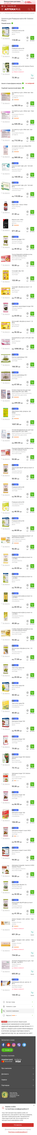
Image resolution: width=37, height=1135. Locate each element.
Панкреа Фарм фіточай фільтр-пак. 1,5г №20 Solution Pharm (23, 449)
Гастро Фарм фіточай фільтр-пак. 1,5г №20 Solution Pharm (22, 255)
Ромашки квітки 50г (18, 502)
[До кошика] (32, 38)
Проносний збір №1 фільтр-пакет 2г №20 (23, 468)
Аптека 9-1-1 (12, 9)
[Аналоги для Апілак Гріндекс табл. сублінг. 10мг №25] (32, 932)
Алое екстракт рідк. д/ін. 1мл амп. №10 (22, 166)
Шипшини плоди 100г (18, 721)
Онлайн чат (8, 1050)
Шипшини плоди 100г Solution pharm (21, 757)
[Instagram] (14, 1045)
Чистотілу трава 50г (18, 667)
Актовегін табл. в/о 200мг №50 (21, 146)
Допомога (5, 1074)
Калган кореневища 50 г (19, 375)
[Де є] (27, 38)
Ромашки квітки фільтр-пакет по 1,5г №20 (22, 558)
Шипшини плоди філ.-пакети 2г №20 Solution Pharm (23, 866)
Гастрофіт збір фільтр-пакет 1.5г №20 (22, 287)
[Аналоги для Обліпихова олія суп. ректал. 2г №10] (32, 993)
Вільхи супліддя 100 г (18, 239)
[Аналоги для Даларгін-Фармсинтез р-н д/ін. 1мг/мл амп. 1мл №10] (32, 971)
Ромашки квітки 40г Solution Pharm (23, 66)
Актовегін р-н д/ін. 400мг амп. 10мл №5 (23, 111)
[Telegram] (24, 1045)
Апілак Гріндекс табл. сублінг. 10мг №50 (23, 940)
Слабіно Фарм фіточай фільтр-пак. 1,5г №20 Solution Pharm (22, 629)
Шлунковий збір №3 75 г (19, 884)
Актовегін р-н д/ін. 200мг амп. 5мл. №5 (22, 93)
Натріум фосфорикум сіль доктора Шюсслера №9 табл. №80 (22, 430)
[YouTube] (8, 1045)
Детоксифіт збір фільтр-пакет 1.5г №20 (22, 322)
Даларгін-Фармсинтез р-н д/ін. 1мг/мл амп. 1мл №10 (23, 961)
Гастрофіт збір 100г (18, 271)
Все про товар (10, 1002)
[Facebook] (3, 1045)
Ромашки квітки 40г (18, 30)
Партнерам (5, 1085)
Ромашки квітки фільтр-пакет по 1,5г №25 (22, 613)
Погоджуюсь (34, 1105)
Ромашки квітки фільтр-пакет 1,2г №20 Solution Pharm (22, 536)
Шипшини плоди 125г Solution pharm (21, 774)
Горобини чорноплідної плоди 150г (22, 306)
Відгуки (9, 1015)
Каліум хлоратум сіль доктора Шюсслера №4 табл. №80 (21, 390)
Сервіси (4, 1080)
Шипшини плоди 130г (18, 795)
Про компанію (6, 1068)
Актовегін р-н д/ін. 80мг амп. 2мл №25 (22, 130)
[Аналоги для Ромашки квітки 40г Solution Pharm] (32, 75)
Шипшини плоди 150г (18, 812)
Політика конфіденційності (17, 1132)
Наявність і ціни (11, 1006)
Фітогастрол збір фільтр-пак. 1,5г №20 (22, 649)
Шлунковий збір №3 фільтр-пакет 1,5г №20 (22, 903)
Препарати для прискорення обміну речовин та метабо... (20, 13)
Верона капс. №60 (17, 219)
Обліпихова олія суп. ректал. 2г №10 (21, 982)
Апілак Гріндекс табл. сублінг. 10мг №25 (23, 919)
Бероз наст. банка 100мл (19, 204)
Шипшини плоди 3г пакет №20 (21, 830)
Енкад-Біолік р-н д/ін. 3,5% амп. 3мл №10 (23, 338)
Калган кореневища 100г (20, 357)
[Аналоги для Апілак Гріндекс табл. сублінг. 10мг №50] (32, 953)
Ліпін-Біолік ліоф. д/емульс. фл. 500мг (21, 412)
